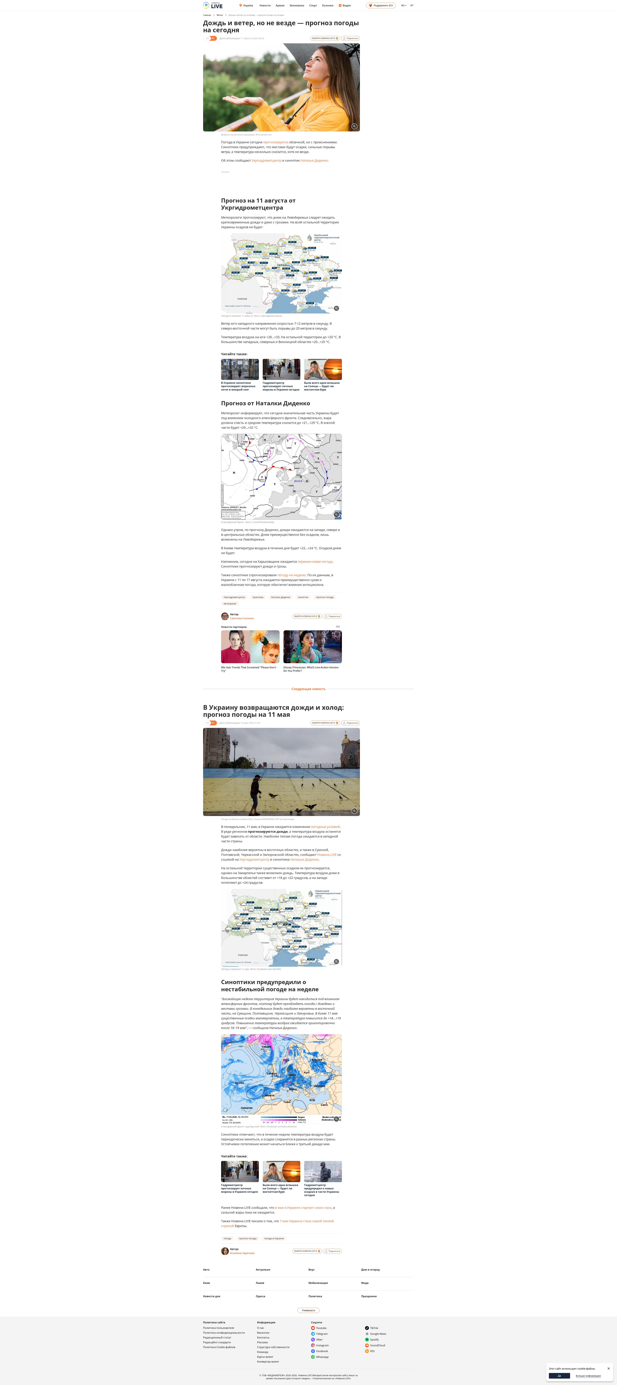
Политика (315, 1296)
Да (559, 1375)
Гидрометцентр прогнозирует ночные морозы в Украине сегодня (281, 386)
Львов (260, 1283)
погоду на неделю (291, 575)
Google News (378, 1334)
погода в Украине (274, 1238)
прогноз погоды (325, 597)
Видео (347, 5)
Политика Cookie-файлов (219, 1347)
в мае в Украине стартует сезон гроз (303, 1207)
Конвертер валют (268, 1361)
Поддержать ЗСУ (383, 5)
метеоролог (230, 603)
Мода (365, 1283)
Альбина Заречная (242, 1253)
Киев (206, 1283)
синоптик (303, 597)
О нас (260, 1328)
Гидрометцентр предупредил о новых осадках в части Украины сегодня (321, 1190)
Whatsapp (322, 1357)
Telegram (322, 1334)
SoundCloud (377, 1345)
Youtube (321, 1328)
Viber (319, 1339)
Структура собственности (273, 1347)
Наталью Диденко (304, 859)
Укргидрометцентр (266, 160)
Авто (206, 1269)
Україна (248, 5)
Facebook (322, 1351)
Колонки (327, 5)
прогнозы (258, 597)
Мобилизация (318, 1283)
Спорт (313, 5)
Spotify (374, 1339)
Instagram (322, 1345)
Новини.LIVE (327, 854)
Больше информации (588, 1375)
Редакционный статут (217, 1337)
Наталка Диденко (280, 597)
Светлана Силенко (242, 618)
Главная (207, 15)
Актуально (263, 1269)
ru (402, 5)
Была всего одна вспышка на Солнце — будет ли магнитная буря (322, 386)
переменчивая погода (315, 561)
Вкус (311, 1269)
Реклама (262, 1342)
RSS (372, 1351)
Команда (262, 1352)
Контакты (263, 1337)
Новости (265, 5)
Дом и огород (370, 1269)
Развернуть (308, 1310)
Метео (220, 15)
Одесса (260, 1296)
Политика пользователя (218, 1328)
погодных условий (325, 827)
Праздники (369, 1296)
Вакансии (263, 1332)
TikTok (374, 1328)
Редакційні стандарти (217, 1342)
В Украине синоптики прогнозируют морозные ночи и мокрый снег (238, 386)
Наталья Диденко (314, 160)
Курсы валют (265, 1357)
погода (227, 1238)
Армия (280, 5)
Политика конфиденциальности (224, 1332)
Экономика (297, 5)
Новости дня (211, 1296)
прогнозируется (275, 142)
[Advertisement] (279, 181)
